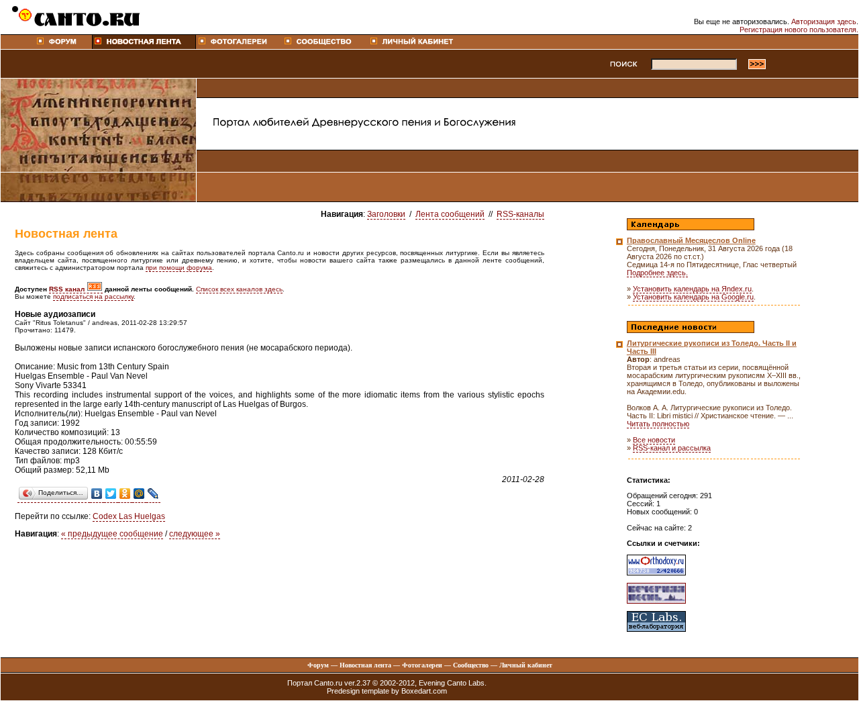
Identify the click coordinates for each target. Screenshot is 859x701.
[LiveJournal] (153, 494)
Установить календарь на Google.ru (693, 297)
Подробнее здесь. (657, 273)
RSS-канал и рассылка (672, 448)
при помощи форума (179, 267)
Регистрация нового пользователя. (799, 30)
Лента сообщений (450, 214)
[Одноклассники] (125, 494)
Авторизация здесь (823, 21)
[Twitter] (111, 494)
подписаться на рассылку (93, 296)
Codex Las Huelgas (129, 516)
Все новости (654, 440)
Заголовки (386, 214)
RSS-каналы (520, 214)
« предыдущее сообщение (112, 534)
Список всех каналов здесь (239, 289)
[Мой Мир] (139, 494)
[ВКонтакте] (97, 494)
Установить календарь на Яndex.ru (692, 289)
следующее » (194, 534)
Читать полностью (658, 424)
